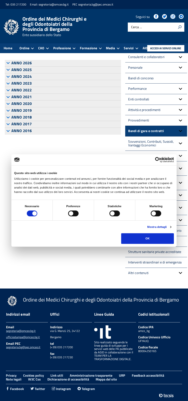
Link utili (56, 375)
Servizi (129, 48)
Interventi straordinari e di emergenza (155, 262)
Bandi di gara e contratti (146, 130)
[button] (180, 57)
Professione (62, 48)
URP (122, 375)
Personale (135, 67)
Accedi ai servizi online (165, 48)
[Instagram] (173, 16)
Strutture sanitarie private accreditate (154, 251)
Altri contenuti (138, 272)
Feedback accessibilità (148, 375)
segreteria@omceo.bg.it (21, 331)
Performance (137, 88)
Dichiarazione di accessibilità (68, 379)
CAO (41, 48)
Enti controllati (138, 99)
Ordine (24, 48)
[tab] (63, 63)
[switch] (73, 213)
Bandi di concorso (141, 78)
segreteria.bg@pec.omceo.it (23, 347)
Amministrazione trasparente (91, 375)
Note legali (13, 379)
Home (8, 48)
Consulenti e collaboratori (146, 56)
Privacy (11, 375)
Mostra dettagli (157, 226)
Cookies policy (33, 375)
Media (110, 48)
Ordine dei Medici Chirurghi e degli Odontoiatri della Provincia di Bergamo (54, 26)
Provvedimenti (138, 120)
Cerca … (136, 27)
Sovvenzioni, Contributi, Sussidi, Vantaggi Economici (151, 143)
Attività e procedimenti (144, 109)
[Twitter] (165, 16)
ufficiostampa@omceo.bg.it (23, 337)
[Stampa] (179, 27)
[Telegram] (181, 16)
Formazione (88, 48)
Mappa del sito (106, 379)
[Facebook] (156, 16)
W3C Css (34, 379)
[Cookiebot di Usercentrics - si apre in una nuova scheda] (158, 159)
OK (147, 238)
